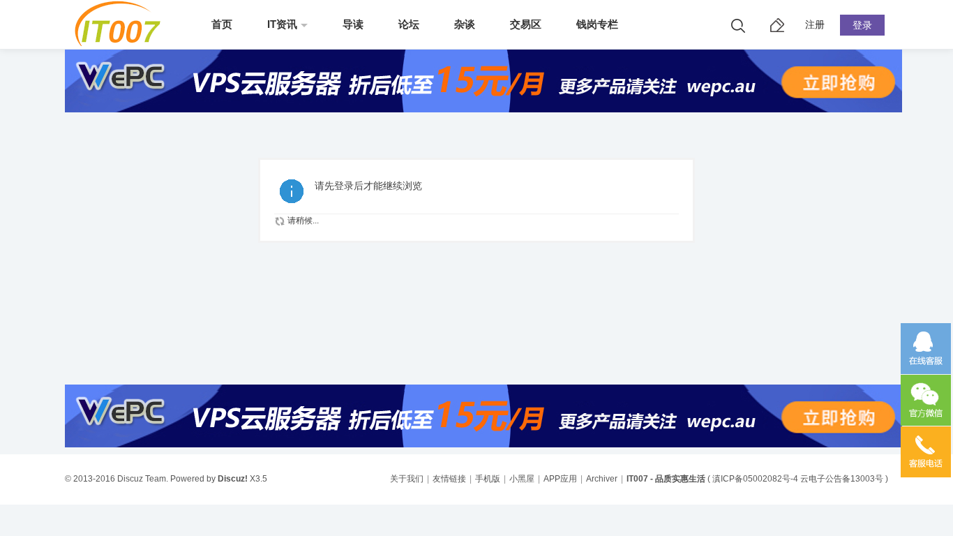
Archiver (601, 479)
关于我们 (406, 479)
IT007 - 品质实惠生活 (665, 479)
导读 (353, 24)
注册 (815, 24)
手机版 (487, 479)
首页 (221, 24)
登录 (862, 25)
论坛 (408, 24)
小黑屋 (521, 479)
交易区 (525, 24)
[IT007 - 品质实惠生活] (122, 43)
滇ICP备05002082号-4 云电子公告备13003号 (797, 479)
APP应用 (560, 479)
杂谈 (464, 24)
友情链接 (449, 479)
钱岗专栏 (597, 24)
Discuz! (233, 479)
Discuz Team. (142, 479)
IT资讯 (282, 24)
